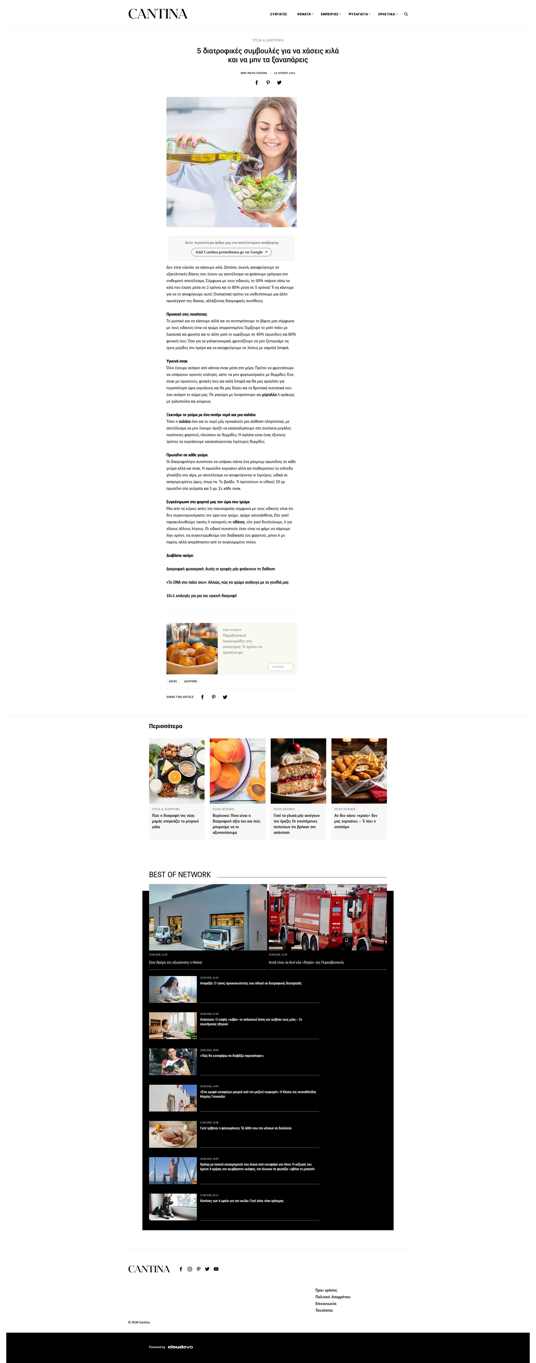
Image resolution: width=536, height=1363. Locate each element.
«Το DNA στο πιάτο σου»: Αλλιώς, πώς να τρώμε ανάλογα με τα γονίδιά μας (227, 582)
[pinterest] (268, 82)
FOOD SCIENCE (223, 809)
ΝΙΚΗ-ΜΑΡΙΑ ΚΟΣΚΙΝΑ (254, 73)
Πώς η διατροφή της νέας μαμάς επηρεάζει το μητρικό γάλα (175, 821)
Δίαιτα (173, 681)
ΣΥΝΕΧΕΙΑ (278, 666)
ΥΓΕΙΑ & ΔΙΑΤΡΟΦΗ (268, 40)
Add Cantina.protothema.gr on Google (229, 252)
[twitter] (279, 82)
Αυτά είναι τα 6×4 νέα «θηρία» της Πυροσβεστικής (306, 962)
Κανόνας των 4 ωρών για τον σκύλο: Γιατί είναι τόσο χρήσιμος (241, 1201)
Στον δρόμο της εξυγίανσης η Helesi (175, 962)
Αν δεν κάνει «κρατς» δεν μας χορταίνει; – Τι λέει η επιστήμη (355, 821)
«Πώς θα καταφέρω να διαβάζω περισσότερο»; (232, 1056)
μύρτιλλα (269, 394)
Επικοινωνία (326, 1303)
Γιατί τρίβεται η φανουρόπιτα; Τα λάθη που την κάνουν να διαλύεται (246, 1128)
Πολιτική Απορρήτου (333, 1296)
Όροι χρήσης (326, 1290)
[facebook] (256, 82)
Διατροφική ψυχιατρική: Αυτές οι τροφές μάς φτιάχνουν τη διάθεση (220, 568)
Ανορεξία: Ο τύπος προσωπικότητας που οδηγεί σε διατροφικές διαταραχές (251, 983)
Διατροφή (190, 681)
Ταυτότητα (324, 1310)
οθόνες (239, 522)
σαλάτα (185, 421)
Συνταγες (278, 14)
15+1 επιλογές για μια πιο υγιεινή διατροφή (201, 595)
